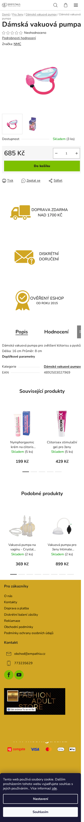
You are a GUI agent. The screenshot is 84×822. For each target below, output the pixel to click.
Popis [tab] (21, 332)
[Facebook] (8, 675)
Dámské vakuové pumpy (62, 366)
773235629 (23, 663)
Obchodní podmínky (18, 627)
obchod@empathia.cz (29, 654)
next (79, 421)
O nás (8, 596)
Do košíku (42, 166)
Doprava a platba (16, 608)
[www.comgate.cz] (42, 749)
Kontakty (10, 602)
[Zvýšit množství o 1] (77, 153)
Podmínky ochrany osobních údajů (28, 633)
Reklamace (12, 621)
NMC (17, 44)
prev (4, 421)
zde (54, 788)
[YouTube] (19, 675)
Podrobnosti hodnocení (19, 38)
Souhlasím (40, 812)
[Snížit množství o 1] (56, 153)
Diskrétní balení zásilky (21, 614)
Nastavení (40, 799)
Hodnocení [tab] (56, 332)
